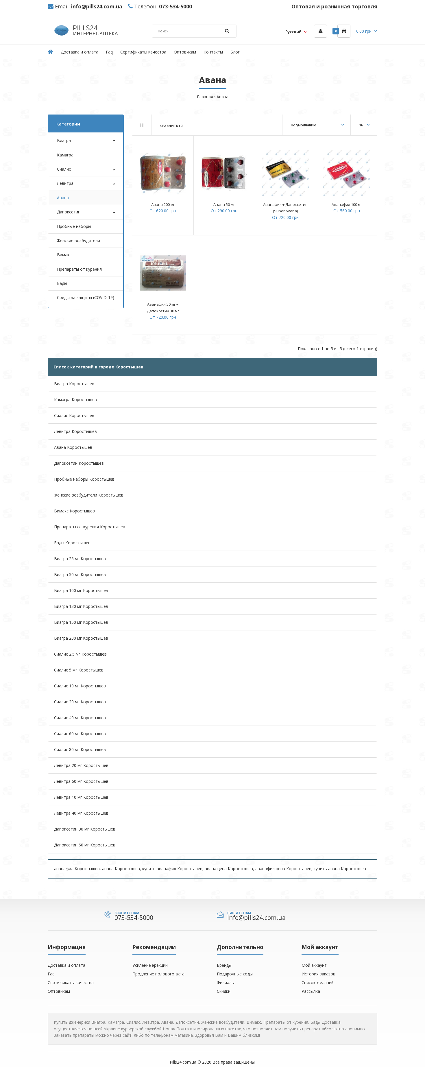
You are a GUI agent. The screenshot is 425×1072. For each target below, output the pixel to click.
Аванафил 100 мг (347, 204)
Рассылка (311, 991)
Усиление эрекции (150, 965)
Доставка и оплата (66, 965)
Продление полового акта (158, 974)
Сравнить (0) (171, 125)
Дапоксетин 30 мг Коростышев (84, 829)
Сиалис (64, 169)
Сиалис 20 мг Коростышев (80, 701)
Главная (205, 96)
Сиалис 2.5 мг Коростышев (80, 654)
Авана (222, 96)
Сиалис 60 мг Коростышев (80, 733)
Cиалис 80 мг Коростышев (80, 749)
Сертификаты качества (71, 982)
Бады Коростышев (72, 542)
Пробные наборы (74, 226)
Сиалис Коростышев (74, 415)
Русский (293, 31)
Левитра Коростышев (75, 431)
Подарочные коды (235, 974)
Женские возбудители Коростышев (88, 495)
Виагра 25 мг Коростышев (80, 558)
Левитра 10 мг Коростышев (81, 797)
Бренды (224, 965)
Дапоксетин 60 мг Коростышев (84, 845)
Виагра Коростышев (74, 383)
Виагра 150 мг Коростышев (81, 622)
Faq (51, 974)
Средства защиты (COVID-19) (85, 297)
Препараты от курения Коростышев (89, 526)
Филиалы (225, 982)
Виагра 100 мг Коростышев (81, 590)
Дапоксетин (68, 212)
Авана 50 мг (224, 204)
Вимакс (64, 254)
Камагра (65, 155)
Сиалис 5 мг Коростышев (79, 670)
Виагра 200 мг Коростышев (81, 638)
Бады (62, 283)
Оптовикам (59, 991)
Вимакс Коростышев (74, 511)
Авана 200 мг (163, 204)
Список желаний (318, 982)
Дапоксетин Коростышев (79, 463)
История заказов (318, 974)
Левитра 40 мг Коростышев (81, 813)
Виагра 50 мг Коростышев (80, 574)
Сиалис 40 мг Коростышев (80, 717)
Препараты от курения (79, 269)
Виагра (64, 140)
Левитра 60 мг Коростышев (81, 781)
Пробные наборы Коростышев (84, 479)
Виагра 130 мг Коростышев (81, 606)
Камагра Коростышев (75, 399)
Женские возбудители (78, 240)
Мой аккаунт (314, 965)
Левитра (65, 183)
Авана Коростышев (73, 447)
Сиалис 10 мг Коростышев (80, 686)
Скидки (223, 991)
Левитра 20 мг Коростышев (81, 765)
